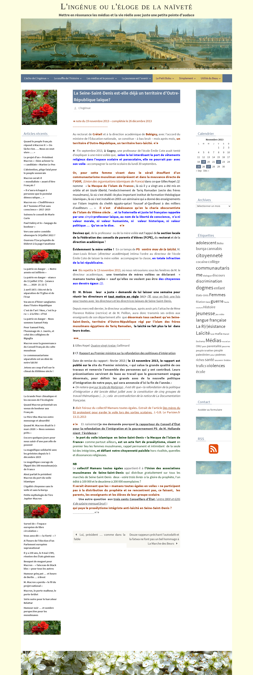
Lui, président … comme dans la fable (99, 537)
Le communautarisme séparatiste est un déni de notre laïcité (38, 359)
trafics (201, 365)
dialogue (207, 275)
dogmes (204, 287)
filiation (200, 301)
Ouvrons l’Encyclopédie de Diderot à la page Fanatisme (39, 242)
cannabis (214, 248)
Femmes (217, 295)
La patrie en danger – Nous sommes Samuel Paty (39, 320)
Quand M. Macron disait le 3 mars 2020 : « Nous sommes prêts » (39, 429)
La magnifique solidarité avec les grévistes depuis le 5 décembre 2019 (40, 453)
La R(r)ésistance (210, 326)
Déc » (206, 170)
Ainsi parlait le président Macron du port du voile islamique (37, 478)
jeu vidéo (220, 314)
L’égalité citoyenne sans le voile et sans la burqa (38, 488)
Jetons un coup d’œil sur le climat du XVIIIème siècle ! (39, 369)
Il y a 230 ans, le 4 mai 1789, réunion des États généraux (39, 554)
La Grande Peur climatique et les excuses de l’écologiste (40, 398)
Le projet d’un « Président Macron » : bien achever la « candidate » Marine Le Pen (39, 161)
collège (213, 261)
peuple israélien (205, 350)
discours (218, 275)
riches (200, 360)
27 (208, 166)
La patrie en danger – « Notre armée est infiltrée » (40, 270)
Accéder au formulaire (210, 409)
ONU (199, 346)
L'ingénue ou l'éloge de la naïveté (127, 6)
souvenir (219, 360)
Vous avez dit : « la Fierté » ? (40, 535)
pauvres (226, 346)
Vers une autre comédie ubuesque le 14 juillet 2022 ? (39, 233)
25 (198, 166)
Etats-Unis (202, 295)
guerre (217, 301)
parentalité (214, 346)
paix (204, 346)
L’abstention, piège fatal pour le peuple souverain (40, 171)
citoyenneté (209, 255)
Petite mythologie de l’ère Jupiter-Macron (38, 496)
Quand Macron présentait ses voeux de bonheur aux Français (40, 408)
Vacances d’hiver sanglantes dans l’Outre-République (40, 303)
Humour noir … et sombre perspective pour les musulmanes (39, 611)
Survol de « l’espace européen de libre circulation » (35, 527)
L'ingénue (85, 108)
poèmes (220, 355)
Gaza (208, 301)
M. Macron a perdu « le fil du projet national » (40, 583)
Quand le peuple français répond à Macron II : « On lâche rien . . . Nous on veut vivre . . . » (39, 147)
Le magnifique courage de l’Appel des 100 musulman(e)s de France (40, 465)
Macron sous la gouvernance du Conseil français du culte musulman (40, 347)
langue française (211, 320)
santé (209, 359)
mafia (218, 334)
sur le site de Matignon (108, 387)
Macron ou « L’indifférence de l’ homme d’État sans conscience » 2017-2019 (39, 206)
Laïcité (203, 333)
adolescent (206, 243)
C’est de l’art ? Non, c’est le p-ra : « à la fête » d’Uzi (40, 312)
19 (203, 161)
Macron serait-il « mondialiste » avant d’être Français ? (39, 181)
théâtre (227, 360)
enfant (219, 288)
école (200, 371)
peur (212, 354)
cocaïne (201, 261)
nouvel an (226, 341)
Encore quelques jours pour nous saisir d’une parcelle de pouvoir (40, 441)
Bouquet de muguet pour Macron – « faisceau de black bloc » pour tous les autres (40, 565)
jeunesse (205, 313)
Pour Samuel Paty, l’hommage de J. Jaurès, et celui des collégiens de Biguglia (39, 333)
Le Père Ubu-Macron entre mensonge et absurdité (39, 418)
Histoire (209, 307)
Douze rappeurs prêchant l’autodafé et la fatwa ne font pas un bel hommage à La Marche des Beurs (154, 539)
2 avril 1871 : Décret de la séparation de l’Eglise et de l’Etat (39, 293)
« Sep (199, 170)
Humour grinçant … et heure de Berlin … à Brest (40, 575)
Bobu (220, 243)
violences (216, 365)
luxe (212, 334)
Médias (213, 340)
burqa (201, 248)
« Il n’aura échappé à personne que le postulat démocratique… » (38, 194)
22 (218, 161)
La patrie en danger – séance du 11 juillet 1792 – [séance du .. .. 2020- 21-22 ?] (40, 281)
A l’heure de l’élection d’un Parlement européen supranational (39, 544)
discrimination (209, 281)
